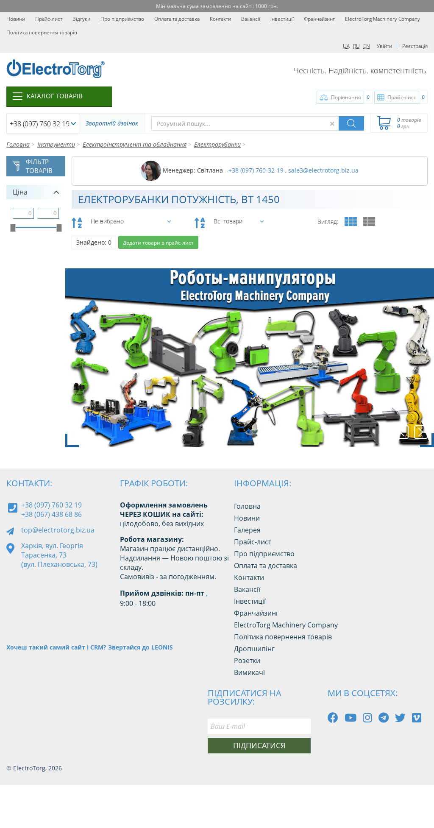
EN (366, 46)
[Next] (421, 432)
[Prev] (402, 432)
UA (346, 46)
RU (356, 46)
